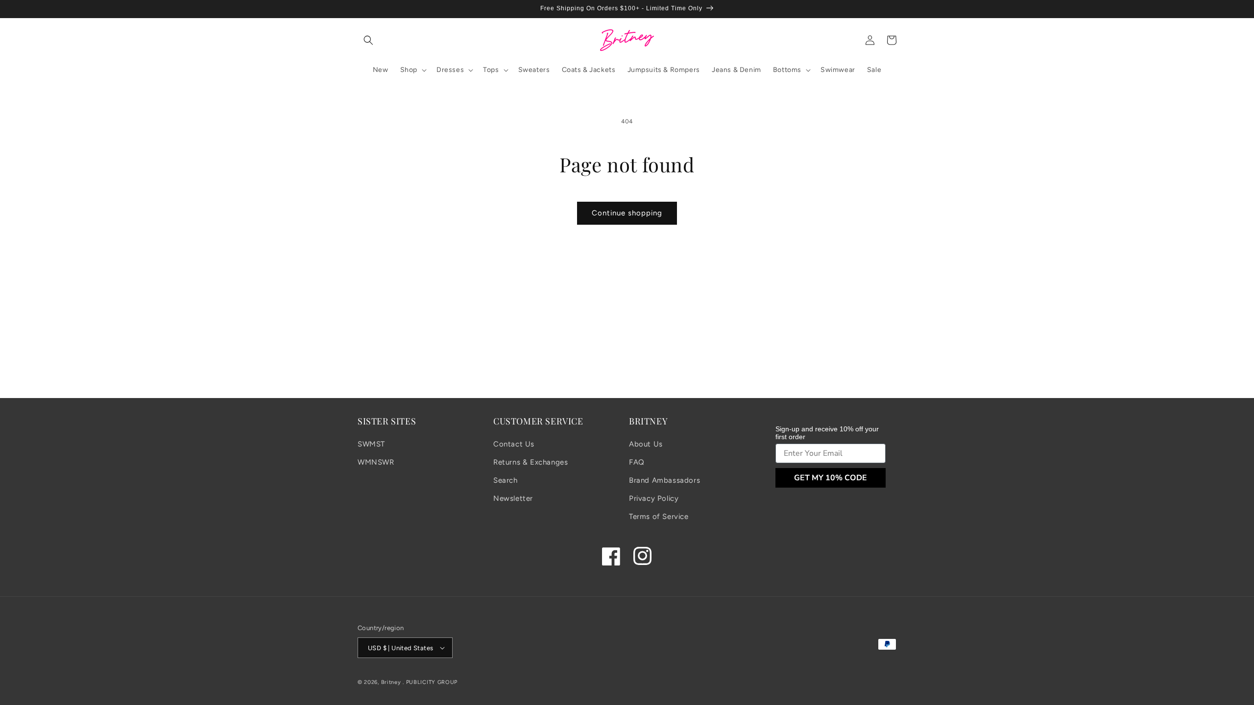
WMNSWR (376, 462)
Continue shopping (627, 213)
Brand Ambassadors (664, 480)
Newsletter (513, 498)
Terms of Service (659, 516)
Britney (391, 682)
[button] (368, 40)
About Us (646, 444)
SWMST (371, 444)
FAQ (637, 462)
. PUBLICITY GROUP (430, 682)
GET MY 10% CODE (830, 477)
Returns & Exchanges (530, 462)
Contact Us (513, 444)
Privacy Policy (653, 498)
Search (505, 480)
